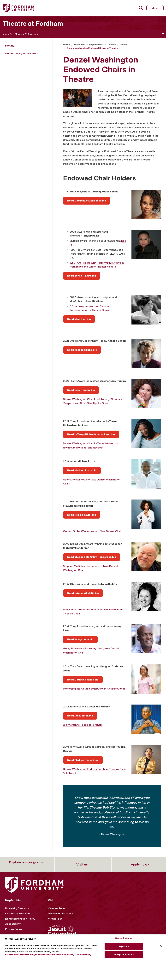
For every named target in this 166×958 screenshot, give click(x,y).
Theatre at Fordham (32, 23)
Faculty (123, 44)
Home (66, 44)
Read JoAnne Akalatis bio (83, 593)
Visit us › (83, 864)
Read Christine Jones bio (82, 679)
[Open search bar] (141, 8)
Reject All (124, 946)
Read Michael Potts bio (81, 470)
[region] (83, 946)
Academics (79, 44)
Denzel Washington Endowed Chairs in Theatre (92, 48)
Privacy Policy (13, 929)
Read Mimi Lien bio (79, 319)
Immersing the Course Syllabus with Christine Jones (94, 688)
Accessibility (12, 923)
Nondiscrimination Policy (20, 918)
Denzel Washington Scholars (20, 53)
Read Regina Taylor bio (81, 514)
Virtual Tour (55, 918)
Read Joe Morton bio (80, 715)
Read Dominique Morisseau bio (86, 200)
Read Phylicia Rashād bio (83, 760)
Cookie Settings (123, 938)
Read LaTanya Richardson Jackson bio (91, 434)
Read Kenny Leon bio (80, 639)
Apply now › (140, 864)
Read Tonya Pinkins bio (81, 275)
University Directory (17, 908)
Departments (96, 44)
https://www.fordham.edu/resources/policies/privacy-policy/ (39, 954)
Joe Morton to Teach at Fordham (82, 724)
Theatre (111, 44)
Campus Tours (56, 908)
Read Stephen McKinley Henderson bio (91, 556)
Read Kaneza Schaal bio (82, 349)
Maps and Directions (60, 913)
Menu (155, 8)
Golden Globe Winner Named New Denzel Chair (92, 531)
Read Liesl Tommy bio (81, 389)
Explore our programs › (26, 864)
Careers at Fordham (17, 913)
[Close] (160, 945)
